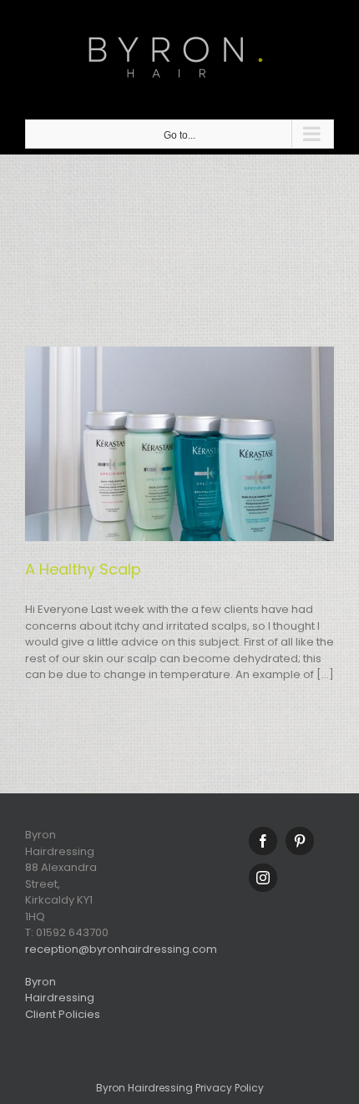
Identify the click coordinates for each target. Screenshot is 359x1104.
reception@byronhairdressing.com (121, 949)
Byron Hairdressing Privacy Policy (180, 1088)
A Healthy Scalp (83, 569)
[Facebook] (263, 841)
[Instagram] (263, 877)
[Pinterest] (300, 841)
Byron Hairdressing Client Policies (62, 998)
